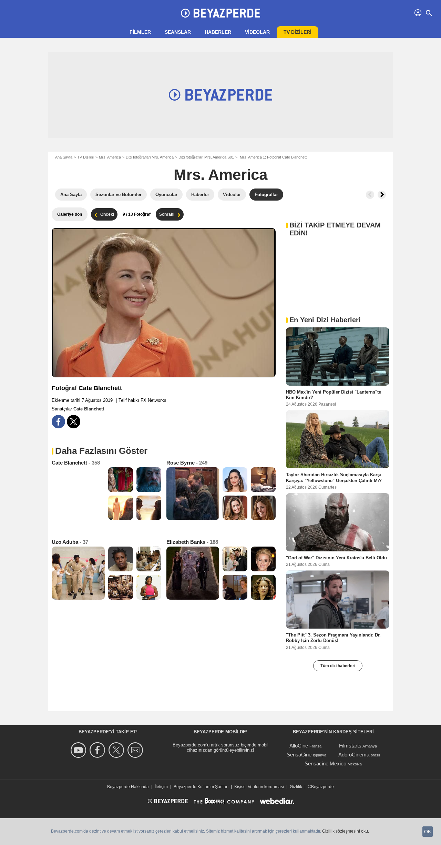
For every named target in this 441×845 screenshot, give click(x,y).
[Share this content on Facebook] (58, 421)
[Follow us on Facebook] (98, 750)
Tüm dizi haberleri (337, 665)
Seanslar (178, 32)
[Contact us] (136, 750)
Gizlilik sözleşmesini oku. (345, 831)
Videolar (257, 32)
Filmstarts (350, 746)
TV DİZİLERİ (297, 32)
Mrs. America (110, 157)
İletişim (161, 786)
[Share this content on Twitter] (73, 421)
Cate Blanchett (88, 408)
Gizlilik (296, 786)
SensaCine (299, 754)
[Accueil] (220, 13)
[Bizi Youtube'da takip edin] (79, 750)
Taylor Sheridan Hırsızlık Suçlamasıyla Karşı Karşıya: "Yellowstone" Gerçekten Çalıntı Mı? (334, 477)
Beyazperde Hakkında (128, 786)
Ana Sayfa (63, 157)
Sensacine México (325, 763)
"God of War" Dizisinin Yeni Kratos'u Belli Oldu (336, 557)
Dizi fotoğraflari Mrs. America (150, 157)
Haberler (218, 32)
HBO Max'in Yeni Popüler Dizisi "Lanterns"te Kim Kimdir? (333, 394)
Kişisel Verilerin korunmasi (259, 786)
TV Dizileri (85, 157)
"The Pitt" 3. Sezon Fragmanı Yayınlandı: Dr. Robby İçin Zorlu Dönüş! (333, 637)
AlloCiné (298, 746)
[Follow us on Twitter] (117, 750)
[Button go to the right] (382, 195)
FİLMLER (140, 32)
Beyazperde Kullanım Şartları (201, 786)
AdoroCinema (353, 754)
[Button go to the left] (370, 195)
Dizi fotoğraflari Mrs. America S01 (206, 157)
